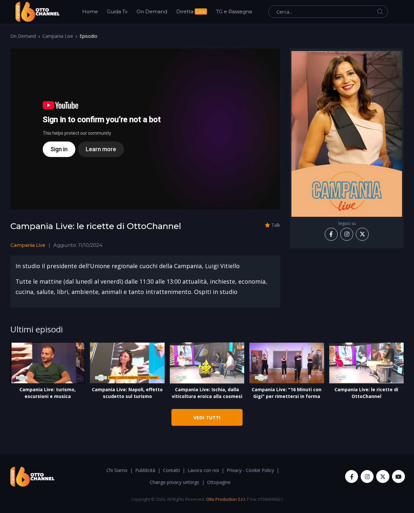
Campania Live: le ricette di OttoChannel (366, 392)
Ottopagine (219, 482)
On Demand (151, 11)
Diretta (191, 11)
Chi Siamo (116, 470)
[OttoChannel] (38, 12)
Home (90, 11)
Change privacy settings (174, 482)
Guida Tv (117, 11)
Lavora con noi (203, 470)
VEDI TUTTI (207, 417)
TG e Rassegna (234, 11)
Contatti (171, 470)
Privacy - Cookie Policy (250, 470)
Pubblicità (145, 470)
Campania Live (57, 36)
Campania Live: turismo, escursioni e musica (47, 392)
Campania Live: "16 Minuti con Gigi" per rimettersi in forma (286, 392)
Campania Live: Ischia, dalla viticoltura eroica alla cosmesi (207, 392)
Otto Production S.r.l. (226, 499)
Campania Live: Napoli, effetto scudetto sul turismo (127, 392)
